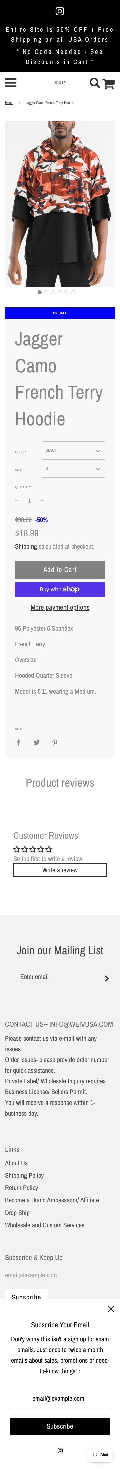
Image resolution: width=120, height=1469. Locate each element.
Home (9, 102)
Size (18, 470)
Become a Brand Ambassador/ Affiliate (52, 1199)
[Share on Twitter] (36, 742)
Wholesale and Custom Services (44, 1224)
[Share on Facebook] (21, 742)
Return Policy (21, 1187)
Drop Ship (17, 1212)
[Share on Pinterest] (55, 742)
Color (20, 452)
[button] (40, 292)
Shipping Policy (24, 1175)
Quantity (23, 487)
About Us (16, 1162)
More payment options (60, 607)
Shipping (26, 546)
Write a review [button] (60, 869)
